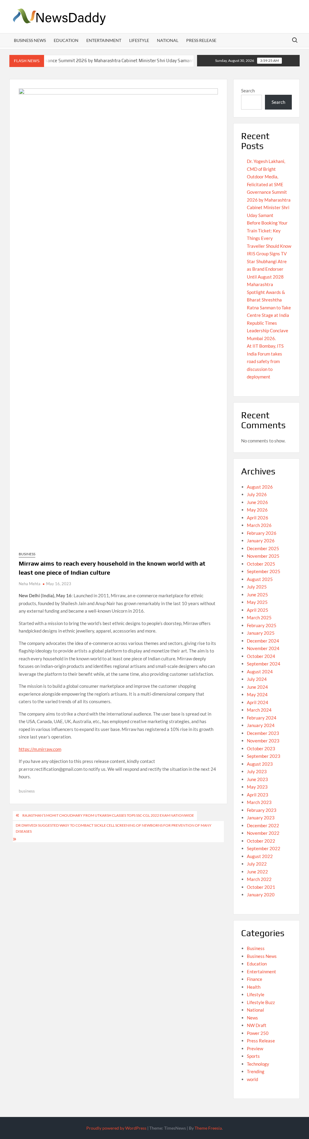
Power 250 (258, 1033)
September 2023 (263, 756)
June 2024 (257, 687)
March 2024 (259, 710)
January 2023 (261, 817)
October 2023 (261, 748)
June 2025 (257, 594)
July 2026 (257, 494)
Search (248, 90)
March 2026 (259, 525)
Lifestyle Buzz (261, 1002)
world (252, 1079)
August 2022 (260, 856)
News (252, 1017)
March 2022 (259, 879)
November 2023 (263, 740)
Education (66, 40)
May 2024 (257, 694)
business (27, 790)
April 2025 (257, 610)
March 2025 (259, 617)
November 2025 (263, 556)
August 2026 (260, 487)
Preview (255, 1048)
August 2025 (260, 579)
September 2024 (263, 663)
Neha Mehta (29, 583)
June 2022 (257, 871)
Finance (254, 979)
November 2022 (263, 833)
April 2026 (257, 517)
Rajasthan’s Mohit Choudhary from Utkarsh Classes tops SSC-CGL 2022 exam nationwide (108, 815)
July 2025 (257, 586)
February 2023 (261, 810)
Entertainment (103, 40)
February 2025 (261, 625)
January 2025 (261, 633)
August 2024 (260, 671)
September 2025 (263, 571)
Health (253, 987)
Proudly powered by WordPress (116, 1128)
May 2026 (257, 509)
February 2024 (261, 717)
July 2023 (257, 771)
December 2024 (263, 640)
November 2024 (263, 648)
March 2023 (259, 802)
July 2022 (257, 863)
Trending (255, 1071)
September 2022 (263, 848)
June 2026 (257, 502)
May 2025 (257, 602)
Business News (30, 40)
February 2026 (261, 533)
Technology (258, 1064)
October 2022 (261, 841)
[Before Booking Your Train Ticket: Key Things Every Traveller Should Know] (188, 60)
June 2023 (257, 779)
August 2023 (260, 764)
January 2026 (261, 540)
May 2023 (257, 787)
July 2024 (257, 679)
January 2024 (261, 725)
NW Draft (256, 1025)
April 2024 (257, 702)
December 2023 (263, 733)
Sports (253, 1056)
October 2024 (261, 656)
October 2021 (261, 887)
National (167, 40)
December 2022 (263, 825)
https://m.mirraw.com (40, 749)
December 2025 (263, 548)
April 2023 (257, 794)
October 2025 (261, 563)
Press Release (201, 40)
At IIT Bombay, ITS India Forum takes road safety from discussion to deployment (265, 361)
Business (27, 554)
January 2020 (261, 894)
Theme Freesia (208, 1128)
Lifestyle (139, 40)
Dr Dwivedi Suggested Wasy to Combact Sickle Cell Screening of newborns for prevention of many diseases (114, 828)
